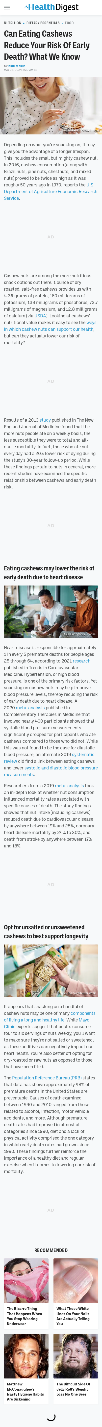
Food (69, 23)
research (81, 660)
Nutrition (12, 23)
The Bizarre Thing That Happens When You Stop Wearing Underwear (24, 1316)
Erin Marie (16, 66)
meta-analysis (30, 707)
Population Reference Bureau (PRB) (46, 1077)
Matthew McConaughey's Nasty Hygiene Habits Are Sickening (25, 1391)
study (45, 420)
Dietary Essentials (43, 23)
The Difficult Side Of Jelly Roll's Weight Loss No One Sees (73, 1389)
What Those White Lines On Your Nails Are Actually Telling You (73, 1316)
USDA (40, 315)
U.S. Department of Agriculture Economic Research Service (50, 191)
